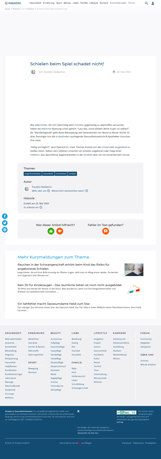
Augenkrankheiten (33, 174)
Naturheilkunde (12, 386)
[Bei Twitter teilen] (5, 223)
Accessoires (56, 339)
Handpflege (56, 354)
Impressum (127, 443)
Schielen (30, 9)
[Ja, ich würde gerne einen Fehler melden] (105, 231)
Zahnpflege (56, 389)
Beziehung (77, 339)
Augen (113, 128)
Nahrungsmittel (35, 354)
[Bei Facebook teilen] (5, 216)
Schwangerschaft (80, 388)
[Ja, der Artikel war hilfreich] (51, 231)
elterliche (46, 128)
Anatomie (9, 342)
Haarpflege (56, 350)
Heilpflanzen (11, 366)
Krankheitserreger (13, 374)
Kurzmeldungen (118, 3)
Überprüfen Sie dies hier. (88, 433)
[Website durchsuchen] (146, 3)
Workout (32, 372)
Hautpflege (56, 358)
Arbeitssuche (119, 339)
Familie (84, 3)
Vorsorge (9, 393)
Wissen (116, 358)
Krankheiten (61, 174)
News (7, 9)
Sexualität (76, 354)
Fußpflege (55, 342)
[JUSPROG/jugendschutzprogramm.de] (126, 412)
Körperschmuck (58, 366)
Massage (9, 382)
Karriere (104, 3)
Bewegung (33, 368)
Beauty (67, 3)
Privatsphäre (150, 443)
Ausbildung (118, 346)
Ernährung (48, 3)
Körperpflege (57, 362)
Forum (131, 3)
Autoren (144, 360)
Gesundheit (35, 3)
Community (146, 339)
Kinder (43, 124)
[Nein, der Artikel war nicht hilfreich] (59, 231)
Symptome (10, 389)
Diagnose (9, 354)
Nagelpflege (56, 378)
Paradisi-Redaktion (42, 186)
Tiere (96, 370)
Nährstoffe (33, 350)
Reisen (97, 362)
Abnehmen (33, 339)
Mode (53, 374)
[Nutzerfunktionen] (153, 3)
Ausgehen (98, 339)
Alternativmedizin (13, 339)
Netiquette (145, 346)
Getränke (32, 342)
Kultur (97, 358)
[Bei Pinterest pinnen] (5, 230)
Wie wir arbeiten (148, 364)
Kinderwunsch (78, 376)
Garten (97, 346)
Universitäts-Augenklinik (114, 147)
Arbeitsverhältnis (121, 342)
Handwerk (99, 354)
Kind (74, 372)
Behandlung (10, 350)
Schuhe (54, 382)
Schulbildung (78, 384)
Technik (97, 366)
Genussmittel (100, 350)
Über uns (147, 355)
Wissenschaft (100, 378)
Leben (74, 380)
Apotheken (64, 136)
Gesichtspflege (58, 346)
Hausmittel (10, 362)
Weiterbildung (120, 354)
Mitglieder (145, 342)
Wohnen (98, 382)
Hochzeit (76, 350)
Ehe (73, 346)
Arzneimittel (10, 346)
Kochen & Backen (36, 346)
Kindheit (88, 154)
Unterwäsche (57, 386)
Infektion (34, 154)
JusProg (120, 422)
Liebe (75, 3)
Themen (16, 9)
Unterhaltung (100, 374)
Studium (117, 350)
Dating (75, 342)
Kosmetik (55, 370)
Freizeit (97, 342)
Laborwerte (10, 378)
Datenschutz (138, 443)
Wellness (9, 397)
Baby (74, 368)
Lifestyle (93, 3)
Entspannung (11, 358)
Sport (59, 3)
